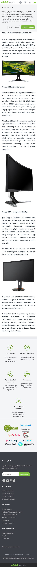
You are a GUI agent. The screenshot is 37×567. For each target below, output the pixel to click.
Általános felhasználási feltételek (12, 512)
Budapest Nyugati (7, 533)
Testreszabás (13, 27)
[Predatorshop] (19, 554)
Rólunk (4, 536)
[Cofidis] (14, 435)
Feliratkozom (24, 474)
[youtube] (7, 480)
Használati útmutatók (8, 517)
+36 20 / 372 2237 (7, 496)
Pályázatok (5, 520)
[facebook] (3, 480)
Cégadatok (5, 539)
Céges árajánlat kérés (8, 499)
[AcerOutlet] (9, 554)
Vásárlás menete (7, 509)
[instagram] (11, 480)
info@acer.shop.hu (7, 491)
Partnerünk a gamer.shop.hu (10, 547)
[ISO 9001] (25, 435)
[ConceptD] (27, 554)
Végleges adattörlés (8, 523)
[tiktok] (14, 480)
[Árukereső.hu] (25, 426)
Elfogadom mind (28, 27)
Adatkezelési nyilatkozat (9, 515)
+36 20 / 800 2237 (7, 493)
